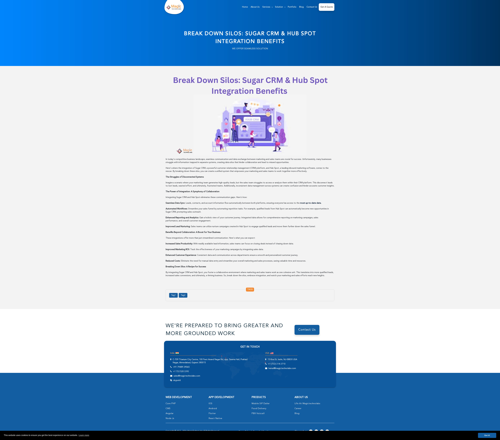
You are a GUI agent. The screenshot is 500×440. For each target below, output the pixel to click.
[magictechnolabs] (173, 7)
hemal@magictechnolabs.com (282, 368)
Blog (301, 7)
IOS (210, 404)
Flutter (212, 413)
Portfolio (292, 7)
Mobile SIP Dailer (261, 404)
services (266, 7)
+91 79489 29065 (181, 367)
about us (255, 7)
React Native (215, 418)
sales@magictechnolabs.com (187, 376)
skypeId (177, 380)
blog (297, 413)
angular (170, 413)
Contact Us (312, 7)
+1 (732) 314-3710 (276, 364)
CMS (168, 409)
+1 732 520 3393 (181, 372)
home (245, 7)
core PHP (171, 404)
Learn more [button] (84, 435)
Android (213, 409)
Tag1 (173, 295)
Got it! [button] (487, 435)
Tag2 (183, 295)
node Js (170, 418)
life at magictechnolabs (307, 404)
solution (279, 7)
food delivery (259, 409)
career (298, 409)
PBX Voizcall (258, 413)
